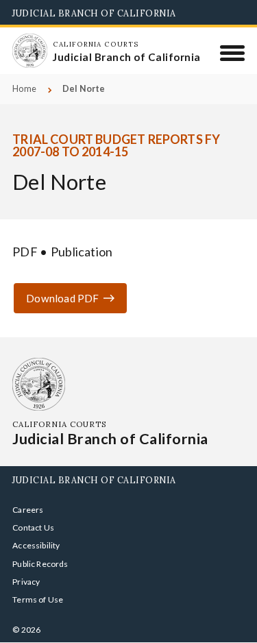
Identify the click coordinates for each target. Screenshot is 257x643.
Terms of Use (37, 599)
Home (24, 89)
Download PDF (62, 298)
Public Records (40, 564)
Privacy (26, 582)
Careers (27, 510)
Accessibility (36, 545)
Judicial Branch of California (94, 13)
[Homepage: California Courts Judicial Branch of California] (29, 51)
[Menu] (232, 53)
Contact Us (33, 527)
